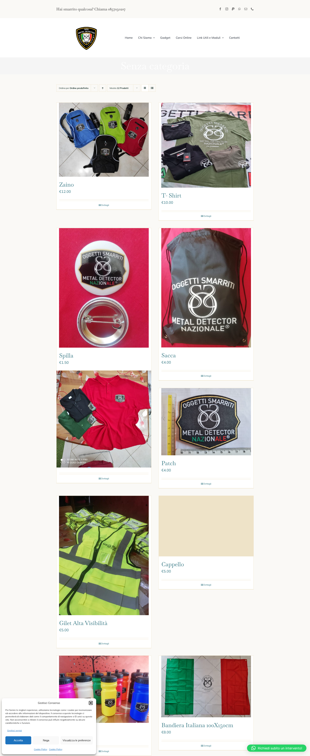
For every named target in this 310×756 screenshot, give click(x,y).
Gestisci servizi (14, 730)
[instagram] (226, 9)
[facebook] (220, 9)
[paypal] (233, 9)
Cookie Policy (40, 749)
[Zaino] (104, 140)
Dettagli (105, 205)
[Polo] (104, 419)
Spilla (66, 355)
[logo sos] (86, 25)
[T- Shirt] (206, 145)
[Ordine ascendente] (102, 88)
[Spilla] (104, 288)
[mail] (245, 9)
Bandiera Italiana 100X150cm (197, 725)
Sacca (168, 355)
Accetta (18, 740)
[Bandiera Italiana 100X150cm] (206, 686)
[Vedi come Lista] (152, 88)
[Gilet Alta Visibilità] (104, 555)
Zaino (66, 184)
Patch (168, 463)
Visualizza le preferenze (77, 740)
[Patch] (206, 421)
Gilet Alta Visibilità (83, 623)
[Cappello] (206, 526)
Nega (46, 740)
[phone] (252, 9)
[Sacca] (206, 287)
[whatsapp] (239, 9)
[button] (91, 703)
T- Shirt (171, 195)
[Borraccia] (104, 689)
